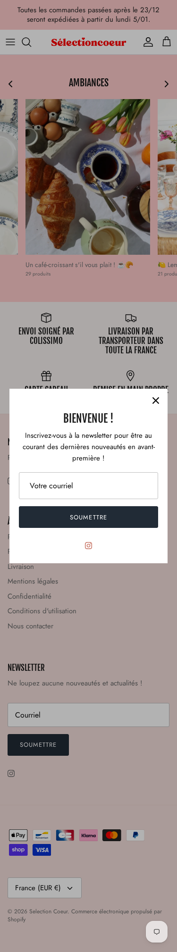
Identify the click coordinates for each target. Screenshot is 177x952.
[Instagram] (88, 545)
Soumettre (88, 517)
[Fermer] (155, 400)
